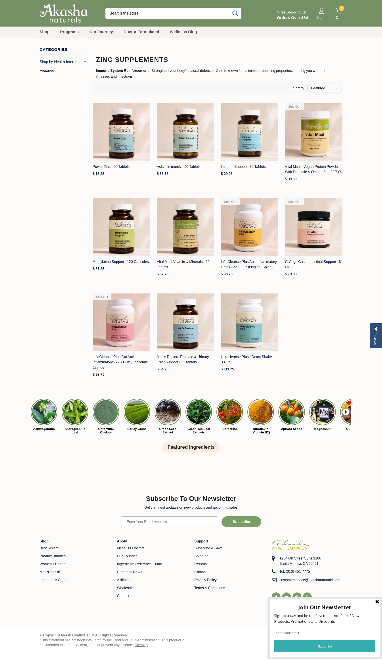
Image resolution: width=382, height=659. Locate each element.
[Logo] (69, 13)
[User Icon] (322, 11)
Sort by (298, 88)
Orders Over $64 (292, 17)
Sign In (321, 17)
